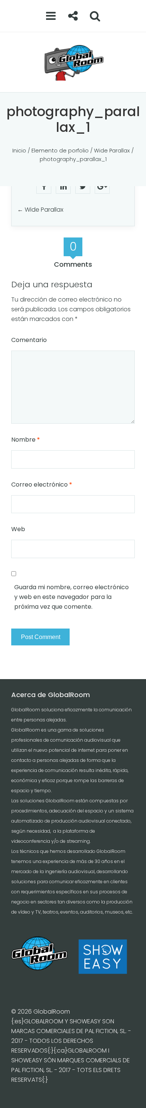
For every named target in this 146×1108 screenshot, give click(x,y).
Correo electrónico (41, 484)
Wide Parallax (112, 150)
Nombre (25, 439)
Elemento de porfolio (60, 150)
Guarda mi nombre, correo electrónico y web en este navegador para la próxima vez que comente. (71, 597)
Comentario (29, 340)
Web (18, 529)
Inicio (19, 150)
